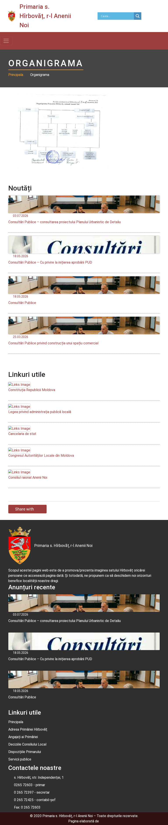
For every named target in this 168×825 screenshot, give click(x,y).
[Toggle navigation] (6, 40)
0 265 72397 (23, 792)
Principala (15, 75)
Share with (24, 509)
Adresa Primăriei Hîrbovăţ (27, 729)
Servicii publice (19, 759)
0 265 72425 (23, 800)
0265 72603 (23, 785)
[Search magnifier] (137, 16)
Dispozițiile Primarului (24, 752)
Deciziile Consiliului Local (27, 744)
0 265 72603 (30, 807)
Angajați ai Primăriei (23, 737)
